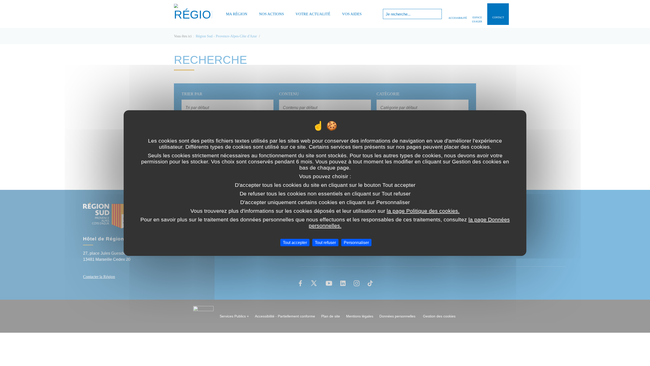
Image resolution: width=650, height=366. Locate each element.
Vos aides (352, 14)
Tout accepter (295, 242)
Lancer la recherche (437, 14)
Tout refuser (325, 242)
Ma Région (236, 14)
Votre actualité (313, 14)
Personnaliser (356, 242)
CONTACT (498, 17)
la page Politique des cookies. (423, 211)
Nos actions (271, 14)
